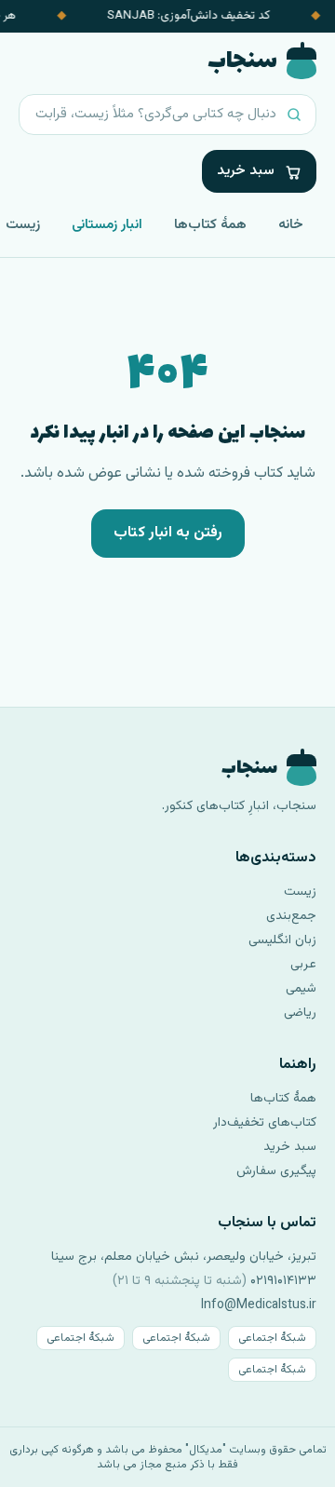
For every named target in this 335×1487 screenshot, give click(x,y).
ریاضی (300, 1013)
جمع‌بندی (291, 916)
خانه (290, 225)
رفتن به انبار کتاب (168, 533)
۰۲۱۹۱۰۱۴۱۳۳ (283, 1281)
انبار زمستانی (107, 225)
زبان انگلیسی (282, 940)
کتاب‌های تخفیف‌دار (264, 1123)
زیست (300, 892)
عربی (303, 964)
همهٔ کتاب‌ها (210, 225)
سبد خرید (289, 1147)
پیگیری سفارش (276, 1171)
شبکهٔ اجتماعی (272, 1338)
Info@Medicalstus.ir (258, 1305)
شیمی (301, 989)
